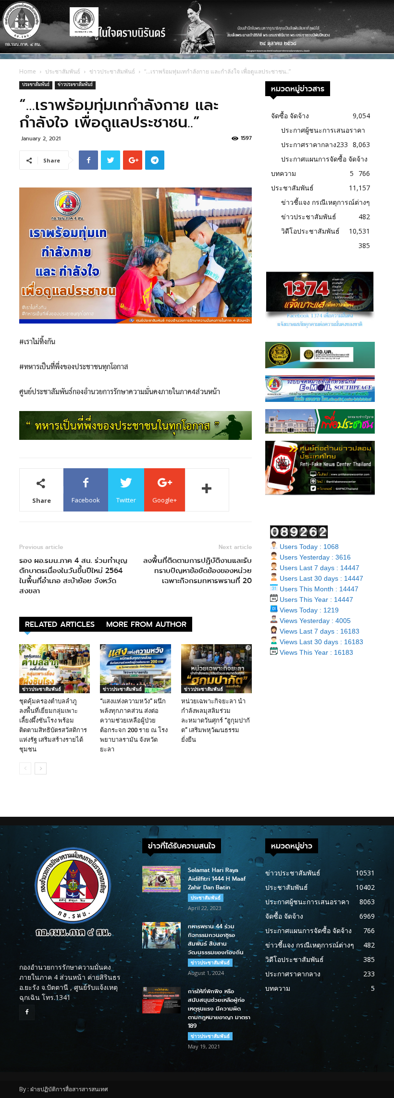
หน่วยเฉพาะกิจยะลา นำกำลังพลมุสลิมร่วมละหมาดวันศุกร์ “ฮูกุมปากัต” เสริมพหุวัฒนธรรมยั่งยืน (215, 720)
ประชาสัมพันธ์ (62, 71)
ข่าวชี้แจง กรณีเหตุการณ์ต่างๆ (325, 202)
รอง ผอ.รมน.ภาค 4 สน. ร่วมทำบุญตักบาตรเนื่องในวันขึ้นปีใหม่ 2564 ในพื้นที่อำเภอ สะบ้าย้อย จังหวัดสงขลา (73, 576)
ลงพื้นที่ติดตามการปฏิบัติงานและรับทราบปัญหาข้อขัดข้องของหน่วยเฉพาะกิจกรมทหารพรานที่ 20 (197, 571)
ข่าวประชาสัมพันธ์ (112, 71)
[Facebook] (27, 1012)
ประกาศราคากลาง (308, 144)
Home (27, 71)
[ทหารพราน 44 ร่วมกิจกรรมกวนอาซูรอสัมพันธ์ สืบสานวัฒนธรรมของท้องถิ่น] (161, 935)
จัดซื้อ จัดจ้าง (290, 115)
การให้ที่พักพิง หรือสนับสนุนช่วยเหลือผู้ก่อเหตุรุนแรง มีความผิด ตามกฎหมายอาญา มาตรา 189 (219, 1008)
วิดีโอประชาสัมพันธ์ (310, 231)
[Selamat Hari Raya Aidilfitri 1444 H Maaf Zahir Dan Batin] (161, 879)
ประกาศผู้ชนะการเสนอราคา (323, 130)
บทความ (283, 173)
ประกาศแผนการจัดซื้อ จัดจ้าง (324, 158)
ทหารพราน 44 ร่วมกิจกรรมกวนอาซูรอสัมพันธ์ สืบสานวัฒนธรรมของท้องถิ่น (216, 939)
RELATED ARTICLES (60, 624)
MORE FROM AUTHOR (146, 624)
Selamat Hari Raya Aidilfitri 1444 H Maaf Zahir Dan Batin (217, 879)
